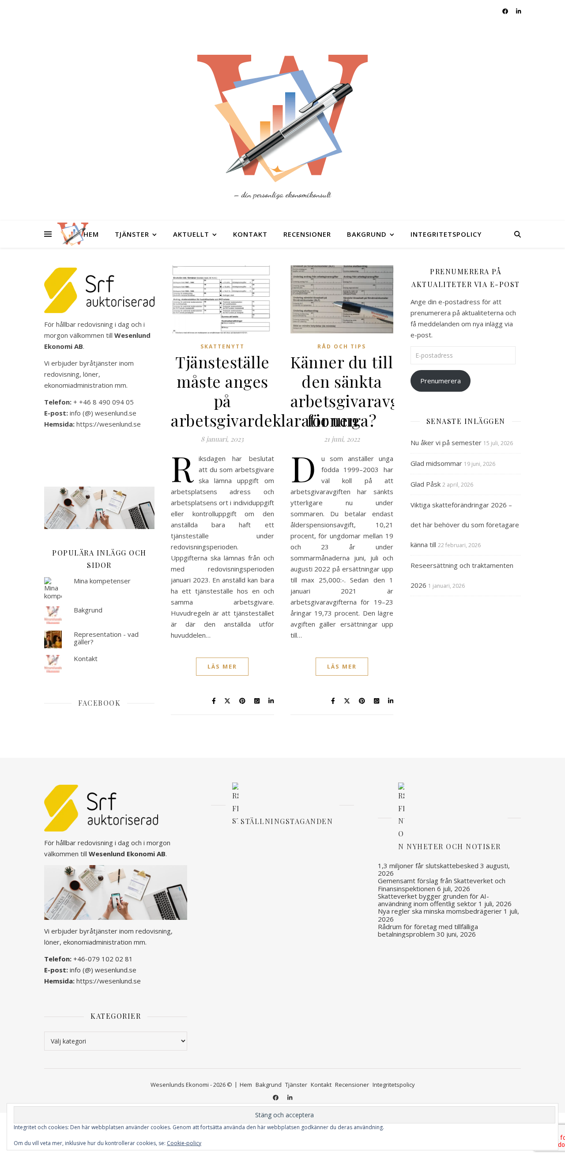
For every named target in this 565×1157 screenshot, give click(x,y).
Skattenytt (222, 346)
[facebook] (505, 11)
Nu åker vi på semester (446, 442)
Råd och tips (341, 346)
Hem (91, 234)
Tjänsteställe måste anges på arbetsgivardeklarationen (264, 391)
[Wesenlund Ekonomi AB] (282, 110)
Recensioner (307, 234)
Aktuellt (191, 234)
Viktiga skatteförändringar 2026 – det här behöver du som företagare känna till (465, 524)
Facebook (99, 702)
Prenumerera (440, 380)
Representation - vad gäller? (106, 638)
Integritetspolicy (446, 234)
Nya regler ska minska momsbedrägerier (440, 911)
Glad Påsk (426, 484)
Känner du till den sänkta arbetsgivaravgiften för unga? (362, 391)
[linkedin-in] (518, 11)
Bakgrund (367, 234)
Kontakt (250, 234)
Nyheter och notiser (454, 846)
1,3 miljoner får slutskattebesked (428, 865)
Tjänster (132, 234)
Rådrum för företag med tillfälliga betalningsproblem (428, 930)
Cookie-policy (184, 1143)
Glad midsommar (436, 463)
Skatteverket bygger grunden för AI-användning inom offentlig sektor (433, 900)
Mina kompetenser (102, 580)
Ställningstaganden (287, 820)
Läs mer (222, 666)
